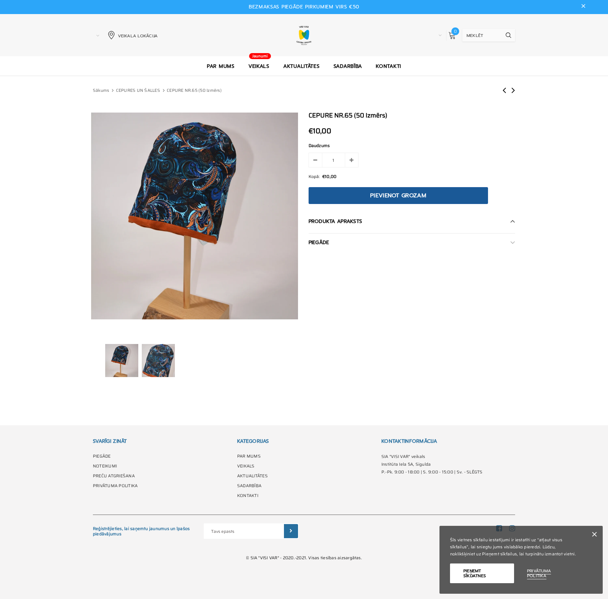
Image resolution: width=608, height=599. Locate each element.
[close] (583, 7)
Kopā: (314, 176)
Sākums (101, 90)
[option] (194, 216)
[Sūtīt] (291, 531)
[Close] (594, 535)
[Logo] (304, 35)
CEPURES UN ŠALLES (138, 90)
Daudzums (319, 145)
